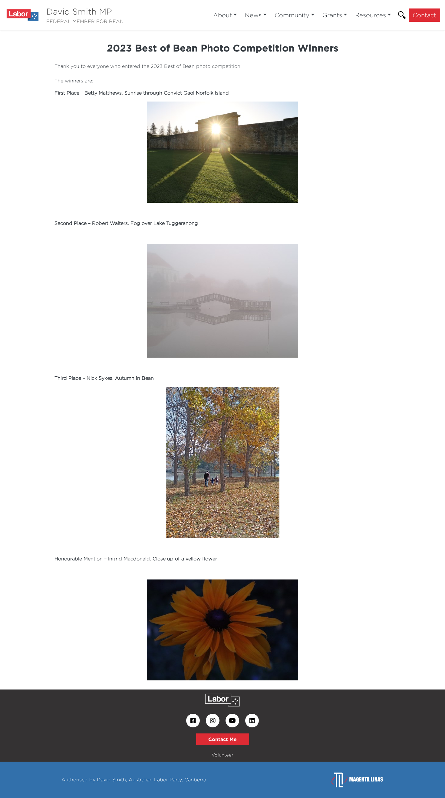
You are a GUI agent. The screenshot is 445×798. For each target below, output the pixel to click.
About (222, 15)
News (253, 15)
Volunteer (222, 755)
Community (292, 15)
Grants (332, 15)
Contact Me (222, 739)
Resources (370, 15)
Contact (424, 15)
